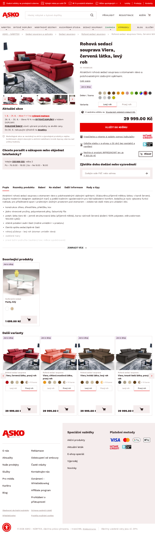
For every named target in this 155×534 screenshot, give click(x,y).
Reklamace (37, 450)
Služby (150, 27)
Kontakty (149, 3)
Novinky (71, 468)
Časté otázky (38, 464)
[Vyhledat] (92, 15)
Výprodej (72, 461)
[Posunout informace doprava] (118, 3)
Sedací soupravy (92, 27)
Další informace (73, 187)
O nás (5, 450)
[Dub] (12, 309)
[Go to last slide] (5, 99)
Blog (140, 27)
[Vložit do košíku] (29, 320)
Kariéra (6, 485)
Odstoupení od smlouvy (44, 457)
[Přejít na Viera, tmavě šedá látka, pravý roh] (134, 356)
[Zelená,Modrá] (141, 93)
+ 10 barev (32, 382)
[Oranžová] (118, 93)
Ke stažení (55, 187)
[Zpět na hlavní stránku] (10, 15)
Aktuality (7, 457)
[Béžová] (100, 93)
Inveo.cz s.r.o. (89, 529)
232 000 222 (18, 161)
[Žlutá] (113, 97)
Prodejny (137, 3)
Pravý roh (127, 104)
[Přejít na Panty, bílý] (21, 282)
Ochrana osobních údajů (41, 510)
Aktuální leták (75, 447)
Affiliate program (41, 490)
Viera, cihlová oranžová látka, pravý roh (58, 376)
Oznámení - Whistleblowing (40, 481)
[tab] (5, 188)
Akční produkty (76, 440)
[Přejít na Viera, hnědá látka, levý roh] (96, 356)
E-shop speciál (75, 454)
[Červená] (145, 93)
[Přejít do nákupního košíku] (145, 15)
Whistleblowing (8, 516)
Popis (5, 187)
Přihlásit (108, 15)
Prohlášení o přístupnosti (38, 499)
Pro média (8, 478)
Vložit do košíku (116, 127)
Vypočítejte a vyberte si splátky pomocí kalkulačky (109, 136)
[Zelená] (132, 93)
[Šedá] (150, 93)
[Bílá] (7, 309)
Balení (41, 187)
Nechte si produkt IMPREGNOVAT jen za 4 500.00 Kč (104, 154)
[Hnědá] (109, 93)
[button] (10, 100)
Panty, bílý (13, 300)
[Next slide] (72, 99)
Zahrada (110, 27)
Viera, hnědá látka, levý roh (94, 374)
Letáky (127, 3)
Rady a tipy (92, 187)
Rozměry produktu (24, 187)
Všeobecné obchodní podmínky (15, 510)
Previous (3, 376)
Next (151, 376)
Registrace (126, 15)
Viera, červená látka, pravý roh (20, 374)
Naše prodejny (10, 464)
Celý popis (85, 81)
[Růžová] (127, 93)
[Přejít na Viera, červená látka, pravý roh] (21, 356)
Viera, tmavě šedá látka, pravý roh (133, 376)
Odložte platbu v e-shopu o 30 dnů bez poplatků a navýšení (109, 145)
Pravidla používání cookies (42, 516)
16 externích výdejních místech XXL (120, 112)
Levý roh (107, 104)
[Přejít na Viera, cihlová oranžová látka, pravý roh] (59, 356)
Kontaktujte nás (40, 471)
